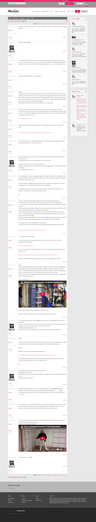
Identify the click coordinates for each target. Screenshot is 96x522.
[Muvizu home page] (13, 10)
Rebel (10, 86)
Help (72, 11)
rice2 (79, 79)
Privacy (37, 498)
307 (12, 57)
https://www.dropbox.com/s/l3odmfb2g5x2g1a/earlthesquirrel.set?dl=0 (35, 132)
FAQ (32, 18)
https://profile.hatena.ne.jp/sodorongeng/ (81, 103)
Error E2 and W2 (76, 28)
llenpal (80, 51)
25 (11, 39)
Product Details (44, 11)
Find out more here (65, 0)
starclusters (84, 124)
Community (62, 11)
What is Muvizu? (35, 11)
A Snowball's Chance (77, 41)
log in (46, 23)
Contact (10, 500)
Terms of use (39, 500)
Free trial (84, 11)
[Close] (71, 0)
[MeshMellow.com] (20, 510)
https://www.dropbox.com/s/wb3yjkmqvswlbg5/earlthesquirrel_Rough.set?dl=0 (37, 355)
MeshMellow (11, 498)
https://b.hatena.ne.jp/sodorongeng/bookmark (81, 107)
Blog (68, 11)
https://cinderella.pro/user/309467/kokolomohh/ (81, 118)
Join (69, 3)
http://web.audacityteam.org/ (25, 245)
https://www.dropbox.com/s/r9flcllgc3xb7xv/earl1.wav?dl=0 (32, 230)
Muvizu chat (75, 91)
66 (11, 88)
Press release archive (27, 500)
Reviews (24, 502)
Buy (77, 11)
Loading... (11, 488)
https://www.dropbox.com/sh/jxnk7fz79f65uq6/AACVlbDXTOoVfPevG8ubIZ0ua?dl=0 (38, 255)
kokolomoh (79, 96)
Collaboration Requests (16, 21)
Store (51, 11)
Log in (61, 3)
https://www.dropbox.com (25, 118)
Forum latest (76, 19)
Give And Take (75, 53)
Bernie (10, 37)
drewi (10, 55)
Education (10, 502)
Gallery (56, 11)
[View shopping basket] (87, 6)
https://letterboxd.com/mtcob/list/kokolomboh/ (81, 111)
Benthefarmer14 (82, 26)
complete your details (57, 23)
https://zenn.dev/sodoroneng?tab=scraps (81, 99)
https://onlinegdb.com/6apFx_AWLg (81, 114)
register (49, 23)
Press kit (24, 498)
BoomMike (81, 39)
